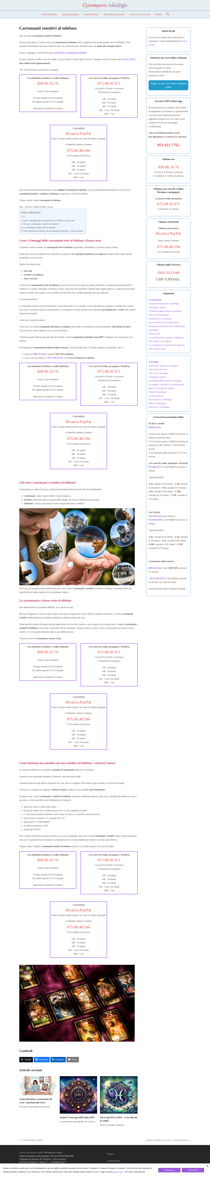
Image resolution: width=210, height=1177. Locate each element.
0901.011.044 (155, 568)
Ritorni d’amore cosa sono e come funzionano (167, 1140)
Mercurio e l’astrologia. (159, 407)
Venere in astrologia (157, 392)
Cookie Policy (113, 1161)
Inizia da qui (154, 333)
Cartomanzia (155, 300)
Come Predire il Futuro (31, 1140)
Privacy (110, 1154)
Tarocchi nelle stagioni (159, 315)
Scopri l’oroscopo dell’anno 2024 (77, 1117)
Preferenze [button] (169, 1170)
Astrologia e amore (157, 307)
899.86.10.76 (155, 427)
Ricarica (158, 516)
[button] (168, 14)
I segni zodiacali (156, 396)
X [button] (207, 1166)
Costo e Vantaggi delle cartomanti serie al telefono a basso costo (48, 220)
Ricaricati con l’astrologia (160, 318)
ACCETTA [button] (193, 1170)
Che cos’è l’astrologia (158, 373)
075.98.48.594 (155, 520)
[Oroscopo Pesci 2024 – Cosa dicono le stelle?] (119, 1094)
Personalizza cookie (53, 1152)
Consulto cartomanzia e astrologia (164, 303)
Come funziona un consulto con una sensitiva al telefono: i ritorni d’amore (53, 231)
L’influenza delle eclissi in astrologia (165, 311)
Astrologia (154, 362)
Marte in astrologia (157, 403)
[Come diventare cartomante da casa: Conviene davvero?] (38, 1085)
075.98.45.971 (155, 467)
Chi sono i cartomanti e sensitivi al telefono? (41, 224)
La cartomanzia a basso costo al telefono (39, 227)
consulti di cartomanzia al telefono (70, 53)
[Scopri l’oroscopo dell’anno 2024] (78, 1094)
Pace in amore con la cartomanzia (164, 322)
